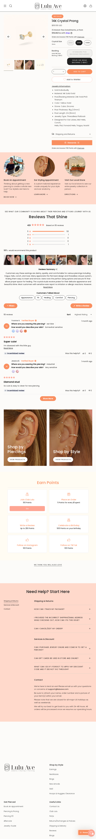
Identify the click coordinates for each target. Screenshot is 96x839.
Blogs (51, 835)
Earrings (52, 769)
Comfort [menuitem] (59, 297)
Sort (69, 314)
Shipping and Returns (65, 134)
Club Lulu (80, 37)
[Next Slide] (90, 260)
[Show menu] (5, 6)
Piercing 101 (8, 816)
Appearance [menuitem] (26, 297)
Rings (51, 779)
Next (43, 36)
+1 (26, 331)
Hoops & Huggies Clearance (62, 793)
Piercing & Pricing (11, 811)
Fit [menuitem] (38, 297)
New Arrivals (54, 784)
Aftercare (8, 821)
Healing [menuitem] (47, 297)
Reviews (52, 830)
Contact (7, 609)
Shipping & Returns (11, 601)
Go (27, 508)
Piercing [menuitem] (71, 297)
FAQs (51, 816)
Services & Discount (11, 605)
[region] (48, 260)
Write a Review (84, 306)
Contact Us (54, 806)
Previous (8, 36)
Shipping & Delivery (57, 826)
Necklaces (53, 774)
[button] (48, 231)
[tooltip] (56, 269)
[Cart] (91, 6)
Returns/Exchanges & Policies (62, 821)
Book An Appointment (13, 806)
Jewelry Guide (10, 826)
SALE (51, 789)
